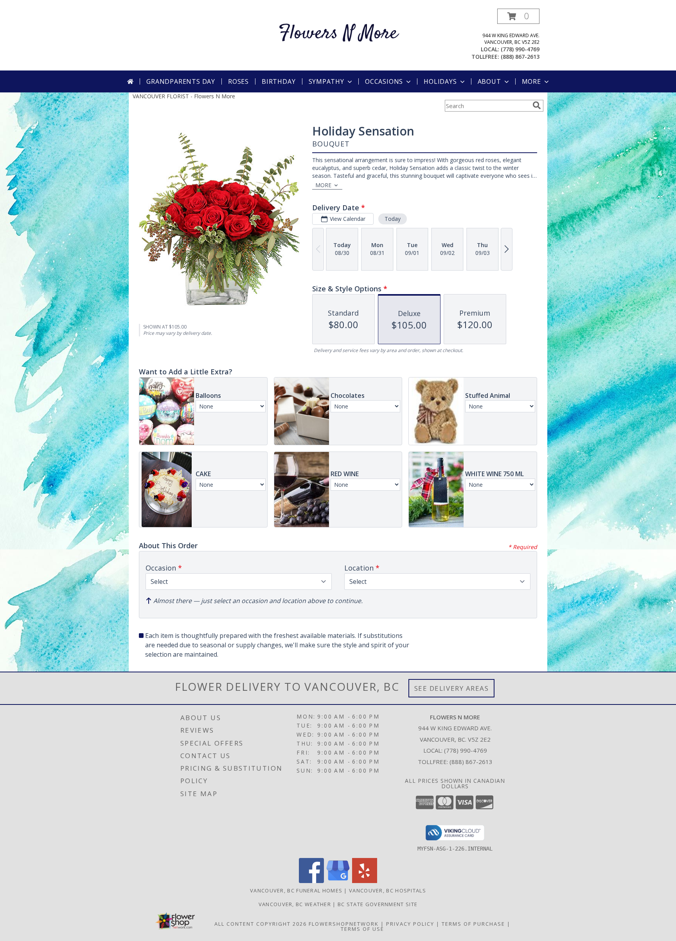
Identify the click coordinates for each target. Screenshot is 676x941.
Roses (238, 81)
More (531, 81)
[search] (536, 105)
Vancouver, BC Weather (295, 904)
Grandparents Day (180, 81)
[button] (518, 16)
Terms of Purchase (473, 923)
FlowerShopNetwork (344, 923)
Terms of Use (362, 928)
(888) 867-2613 (520, 56)
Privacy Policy (410, 923)
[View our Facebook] (311, 881)
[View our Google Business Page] (338, 881)
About (489, 81)
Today (393, 218)
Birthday (278, 81)
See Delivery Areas (451, 688)
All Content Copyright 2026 (260, 923)
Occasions (384, 81)
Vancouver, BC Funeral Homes (296, 890)
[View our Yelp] (364, 881)
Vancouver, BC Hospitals (387, 890)
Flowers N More (338, 33)
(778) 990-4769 (520, 49)
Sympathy (326, 81)
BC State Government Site (377, 904)
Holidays (440, 81)
